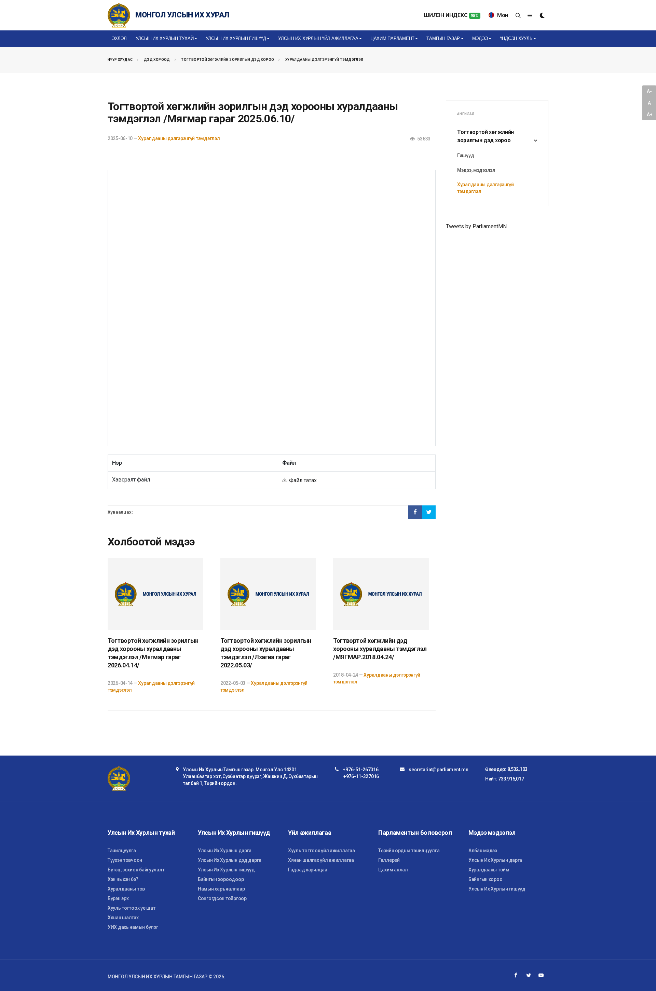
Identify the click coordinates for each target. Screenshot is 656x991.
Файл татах (302, 480)
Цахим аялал (393, 869)
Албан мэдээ (482, 850)
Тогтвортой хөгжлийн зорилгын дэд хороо (227, 60)
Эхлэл (119, 38)
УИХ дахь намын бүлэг (133, 927)
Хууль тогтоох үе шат (131, 908)
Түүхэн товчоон (125, 860)
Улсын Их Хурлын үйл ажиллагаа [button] (318, 38)
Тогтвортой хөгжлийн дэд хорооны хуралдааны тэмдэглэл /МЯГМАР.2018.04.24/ (380, 649)
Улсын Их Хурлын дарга (224, 850)
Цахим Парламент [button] (392, 38)
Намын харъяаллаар (221, 889)
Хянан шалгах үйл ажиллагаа (321, 860)
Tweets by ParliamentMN (476, 226)
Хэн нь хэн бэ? (123, 879)
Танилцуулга (122, 850)
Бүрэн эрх (118, 898)
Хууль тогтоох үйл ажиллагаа (321, 850)
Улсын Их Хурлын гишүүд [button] (236, 38)
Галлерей (389, 860)
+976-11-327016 (361, 776)
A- (649, 91)
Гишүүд (465, 155)
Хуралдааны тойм (488, 869)
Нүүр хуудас (120, 60)
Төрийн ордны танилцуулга (408, 850)
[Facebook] (515, 975)
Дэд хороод (157, 60)
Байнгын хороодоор (221, 879)
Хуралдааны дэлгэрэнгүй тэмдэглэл (324, 60)
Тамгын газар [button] (443, 38)
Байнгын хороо (485, 879)
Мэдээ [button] (480, 38)
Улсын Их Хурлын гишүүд (226, 869)
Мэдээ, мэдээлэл (476, 170)
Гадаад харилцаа (307, 869)
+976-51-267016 (360, 769)
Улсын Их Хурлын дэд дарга (229, 860)
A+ (649, 114)
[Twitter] (528, 975)
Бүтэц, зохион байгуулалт (136, 869)
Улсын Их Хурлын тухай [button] (165, 38)
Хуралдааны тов (126, 889)
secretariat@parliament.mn (438, 769)
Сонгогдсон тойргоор (222, 898)
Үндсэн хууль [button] (516, 38)
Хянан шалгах (123, 917)
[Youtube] (541, 975)
